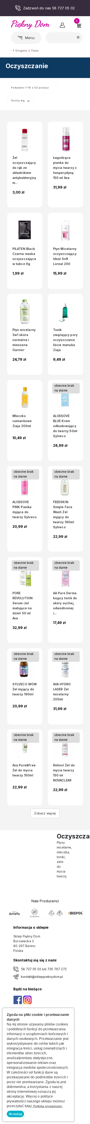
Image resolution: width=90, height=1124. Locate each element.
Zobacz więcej (45, 813)
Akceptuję (15, 1114)
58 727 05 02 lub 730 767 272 (44, 969)
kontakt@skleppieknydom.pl (42, 977)
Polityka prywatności (47, 1106)
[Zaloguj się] (62, 26)
